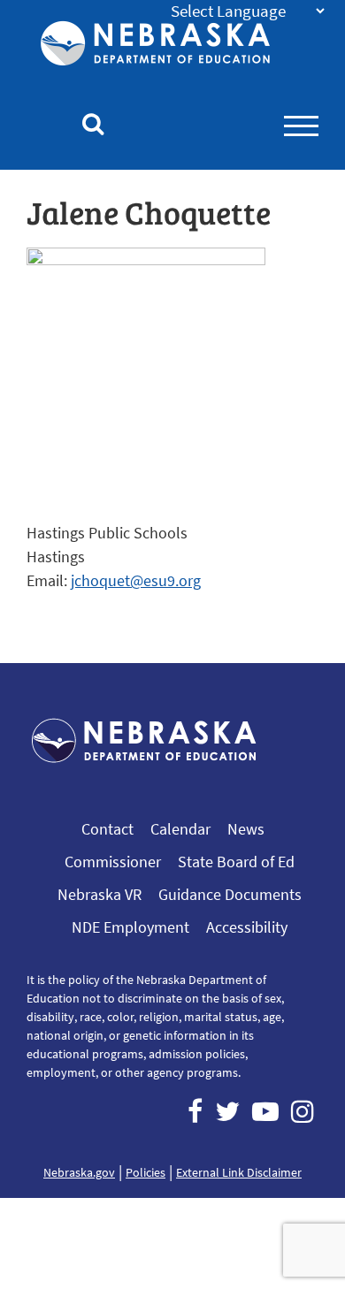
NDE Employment (130, 927)
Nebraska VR (100, 894)
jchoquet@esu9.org (136, 580)
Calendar (180, 829)
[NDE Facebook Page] (195, 1111)
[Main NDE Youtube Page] (265, 1111)
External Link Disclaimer (239, 1172)
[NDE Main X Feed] (227, 1111)
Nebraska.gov (79, 1172)
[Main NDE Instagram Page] (302, 1111)
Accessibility (247, 927)
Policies (145, 1172)
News (245, 829)
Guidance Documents (230, 894)
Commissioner (113, 861)
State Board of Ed (236, 861)
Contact (107, 829)
